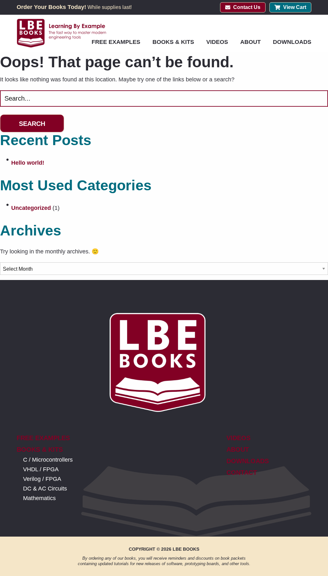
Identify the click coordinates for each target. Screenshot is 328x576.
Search (32, 123)
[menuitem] (116, 42)
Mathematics (39, 498)
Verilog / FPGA (42, 479)
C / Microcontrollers (48, 460)
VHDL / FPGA (41, 469)
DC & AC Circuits (45, 488)
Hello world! (27, 163)
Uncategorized (31, 208)
